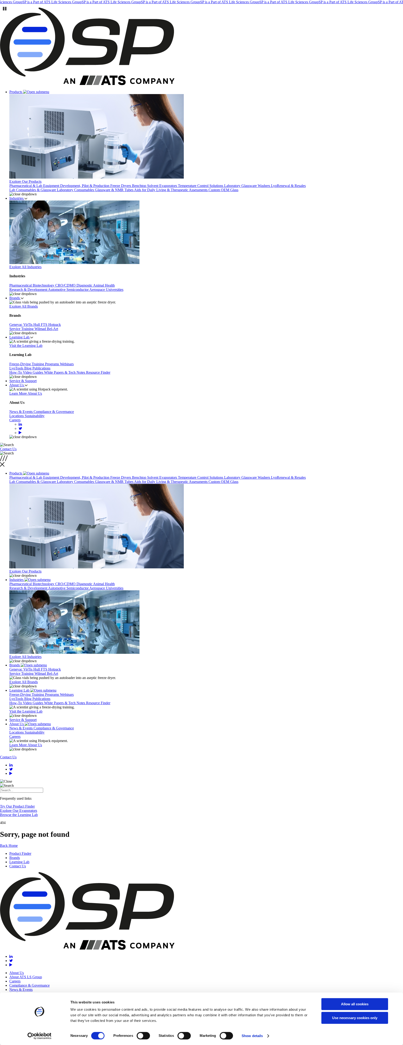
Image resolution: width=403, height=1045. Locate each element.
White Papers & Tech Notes (65, 372)
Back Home (9, 846)
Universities (114, 290)
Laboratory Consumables (76, 190)
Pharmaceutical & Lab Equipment (34, 186)
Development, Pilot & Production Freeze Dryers (96, 186)
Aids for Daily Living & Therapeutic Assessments (171, 190)
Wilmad (41, 329)
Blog (28, 368)
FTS (44, 325)
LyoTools (16, 368)
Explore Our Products (25, 181)
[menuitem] (206, 143)
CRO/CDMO (65, 285)
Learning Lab (19, 337)
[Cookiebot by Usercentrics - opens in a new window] (39, 1035)
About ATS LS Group (25, 977)
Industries (16, 198)
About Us (17, 385)
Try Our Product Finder (17, 806)
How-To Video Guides (26, 372)
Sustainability (35, 416)
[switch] (143, 1035)
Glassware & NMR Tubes (114, 190)
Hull (37, 325)
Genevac (16, 325)
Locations (17, 416)
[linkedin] (20, 424)
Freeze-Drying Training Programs (34, 364)
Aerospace (97, 290)
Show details (252, 1036)
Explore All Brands (23, 306)
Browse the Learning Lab (19, 815)
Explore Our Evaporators (18, 811)
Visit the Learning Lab (25, 346)
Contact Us (8, 449)
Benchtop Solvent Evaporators (155, 186)
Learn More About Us (25, 393)
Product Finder (20, 853)
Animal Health (104, 285)
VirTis (28, 325)
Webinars (67, 364)
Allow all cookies (354, 1004)
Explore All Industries (25, 267)
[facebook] (20, 428)
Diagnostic (84, 285)
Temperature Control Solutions (201, 186)
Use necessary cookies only (354, 1018)
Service (15, 329)
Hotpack (54, 325)
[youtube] (20, 433)
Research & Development (28, 290)
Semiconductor (77, 290)
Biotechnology (44, 285)
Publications (41, 368)
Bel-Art (52, 329)
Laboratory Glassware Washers (247, 186)
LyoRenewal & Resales (288, 186)
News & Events (21, 412)
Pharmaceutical (21, 285)
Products (16, 92)
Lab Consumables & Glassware (33, 190)
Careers (15, 420)
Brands (15, 298)
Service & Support (23, 381)
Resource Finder (98, 372)
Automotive (57, 290)
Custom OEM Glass (223, 190)
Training (28, 329)
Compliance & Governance (54, 412)
